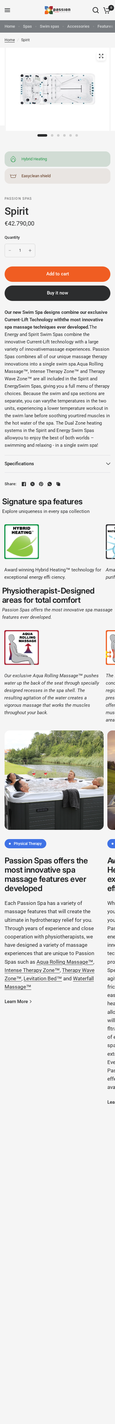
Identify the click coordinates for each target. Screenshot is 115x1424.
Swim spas (49, 26)
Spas (27, 26)
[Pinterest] (41, 484)
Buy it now (57, 293)
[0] (105, 10)
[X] (32, 484)
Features (105, 26)
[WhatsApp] (49, 484)
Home (10, 26)
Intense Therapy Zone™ (32, 970)
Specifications (19, 463)
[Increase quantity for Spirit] (30, 250)
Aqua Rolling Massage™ (64, 962)
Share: (11, 484)
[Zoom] (100, 56)
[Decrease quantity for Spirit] (10, 250)
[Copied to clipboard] (58, 484)
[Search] (95, 10)
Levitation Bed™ (43, 978)
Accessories (78, 26)
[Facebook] (24, 484)
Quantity (12, 237)
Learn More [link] (16, 1001)
